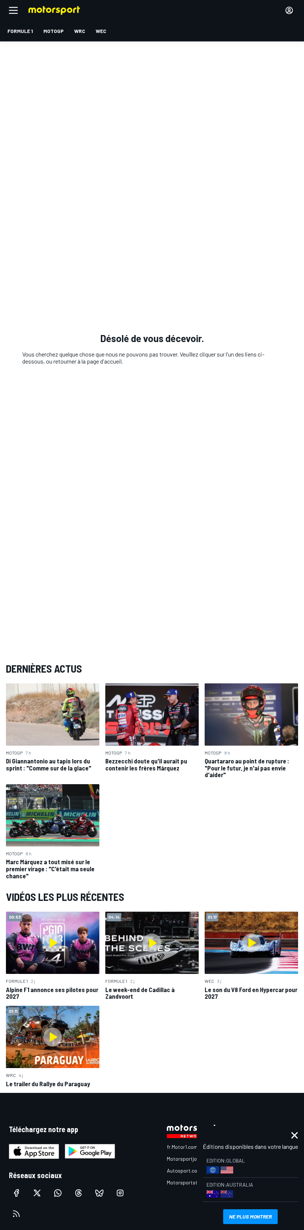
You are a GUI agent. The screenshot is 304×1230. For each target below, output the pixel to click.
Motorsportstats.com (191, 1182)
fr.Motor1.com (182, 1147)
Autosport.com (184, 1170)
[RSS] (16, 1213)
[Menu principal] (13, 10)
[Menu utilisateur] (289, 10)
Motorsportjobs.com (190, 1159)
